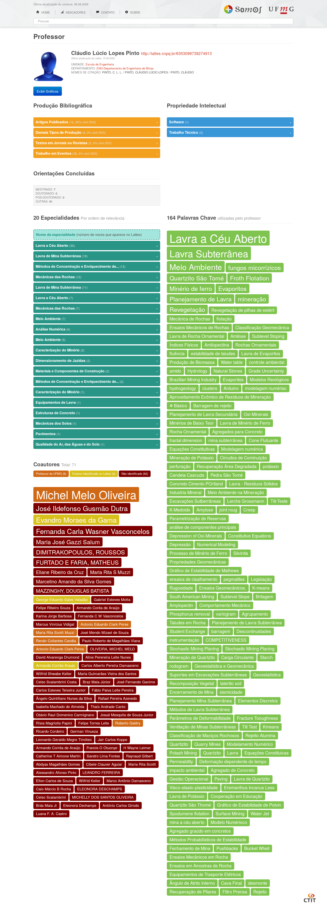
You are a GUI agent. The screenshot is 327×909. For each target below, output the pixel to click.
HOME (45, 12)
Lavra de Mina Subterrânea (97, 255)
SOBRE (134, 12)
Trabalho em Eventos (97, 153)
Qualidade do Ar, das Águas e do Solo (97, 444)
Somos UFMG (243, 8)
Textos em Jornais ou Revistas (97, 142)
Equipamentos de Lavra (97, 402)
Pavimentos (97, 433)
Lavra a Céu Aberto (97, 245)
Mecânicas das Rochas (97, 276)
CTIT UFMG (310, 897)
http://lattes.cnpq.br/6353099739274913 (176, 53)
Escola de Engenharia (100, 64)
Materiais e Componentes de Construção (97, 370)
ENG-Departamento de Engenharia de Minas (125, 68)
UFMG (281, 10)
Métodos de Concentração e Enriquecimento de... (97, 266)
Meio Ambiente (97, 318)
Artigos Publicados (97, 121)
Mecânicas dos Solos (97, 423)
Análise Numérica (97, 329)
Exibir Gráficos (48, 91)
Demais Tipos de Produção (97, 132)
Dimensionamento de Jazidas (97, 360)
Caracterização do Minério (97, 350)
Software (230, 121)
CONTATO (107, 12)
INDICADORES (75, 12)
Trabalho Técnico (230, 132)
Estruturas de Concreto (97, 412)
